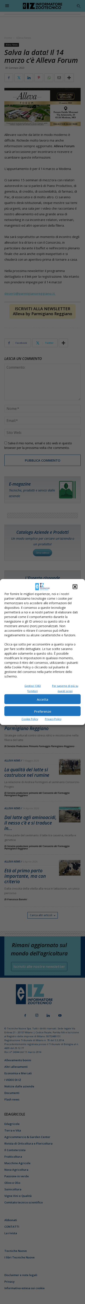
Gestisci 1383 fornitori (32, 688)
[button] (75, 587)
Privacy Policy (53, 719)
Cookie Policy (30, 719)
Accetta (42, 699)
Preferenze (42, 711)
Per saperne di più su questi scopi (65, 688)
